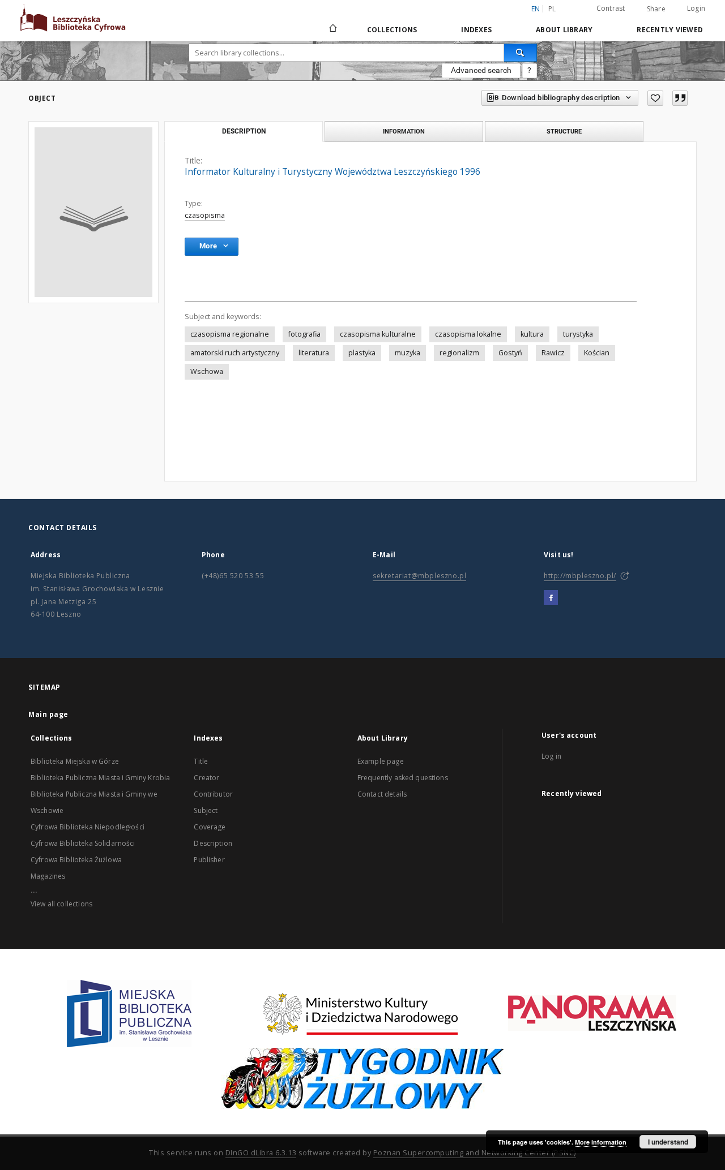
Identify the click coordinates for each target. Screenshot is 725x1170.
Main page (48, 714)
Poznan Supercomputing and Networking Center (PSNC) (474, 1153)
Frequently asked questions (402, 777)
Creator (206, 777)
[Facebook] (551, 598)
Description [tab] (244, 131)
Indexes (476, 30)
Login (696, 8)
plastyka (362, 353)
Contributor (213, 794)
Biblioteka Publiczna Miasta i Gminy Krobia (100, 777)
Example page (380, 761)
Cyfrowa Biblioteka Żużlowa (76, 859)
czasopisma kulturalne (378, 334)
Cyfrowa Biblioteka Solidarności (83, 843)
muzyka (407, 353)
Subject (206, 810)
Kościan (596, 353)
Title (201, 761)
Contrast (610, 8)
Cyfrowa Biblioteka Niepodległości (87, 827)
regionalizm (459, 353)
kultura (532, 334)
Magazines (48, 876)
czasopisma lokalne (468, 334)
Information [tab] (404, 131)
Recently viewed (670, 30)
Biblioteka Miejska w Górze (75, 761)
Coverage (209, 827)
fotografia (304, 334)
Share (656, 9)
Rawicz (553, 353)
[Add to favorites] (655, 98)
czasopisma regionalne (229, 334)
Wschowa (206, 371)
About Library (564, 30)
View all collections (61, 904)
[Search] (520, 53)
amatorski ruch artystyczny (234, 353)
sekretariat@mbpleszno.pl (419, 575)
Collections (392, 30)
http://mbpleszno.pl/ (580, 575)
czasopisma (205, 215)
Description (213, 843)
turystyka (578, 334)
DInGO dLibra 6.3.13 (261, 1153)
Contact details (382, 794)
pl (552, 8)
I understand (668, 1142)
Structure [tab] (564, 131)
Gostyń (510, 353)
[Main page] (332, 29)
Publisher (209, 859)
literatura (313, 353)
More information (600, 1142)
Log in (551, 756)
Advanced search (481, 70)
